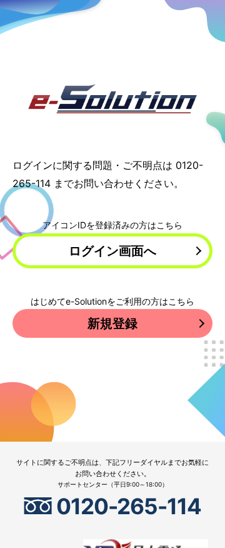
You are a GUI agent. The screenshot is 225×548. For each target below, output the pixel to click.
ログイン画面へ (112, 250)
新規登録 (113, 323)
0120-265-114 (126, 506)
